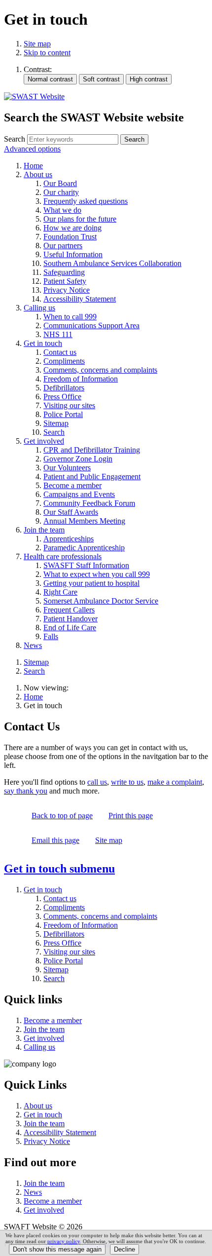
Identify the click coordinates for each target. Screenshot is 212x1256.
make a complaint (174, 782)
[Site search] (72, 139)
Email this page (55, 840)
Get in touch (59, 868)
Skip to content (47, 52)
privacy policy (63, 1241)
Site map (37, 43)
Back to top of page (62, 815)
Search (14, 139)
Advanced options (32, 149)
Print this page (130, 815)
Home (33, 696)
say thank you (25, 791)
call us (97, 782)
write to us (127, 782)
